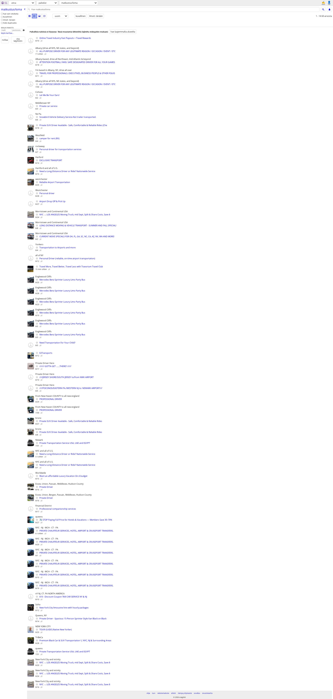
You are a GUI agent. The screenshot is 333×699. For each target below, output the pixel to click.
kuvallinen (7, 17)
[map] (44, 16)
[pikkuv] (34, 16)
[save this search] (329, 9)
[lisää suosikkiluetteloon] (37, 37)
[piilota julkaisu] (41, 41)
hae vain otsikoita (10, 14)
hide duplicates (10, 23)
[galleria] (39, 16)
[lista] (29, 16)
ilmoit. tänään (9, 20)
